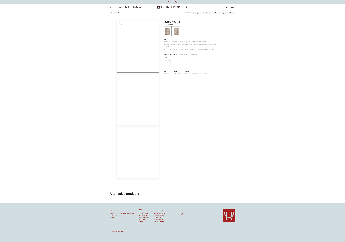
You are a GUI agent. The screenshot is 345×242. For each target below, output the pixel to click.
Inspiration (137, 7)
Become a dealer (144, 217)
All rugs (231, 13)
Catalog (127, 7)
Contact (141, 221)
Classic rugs (113, 215)
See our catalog (172, 2)
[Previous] (127, 99)
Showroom (142, 219)
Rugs (112, 7)
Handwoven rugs (220, 13)
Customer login (143, 213)
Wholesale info (143, 215)
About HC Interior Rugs (128, 213)
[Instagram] (182, 214)
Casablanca (206, 13)
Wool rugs (196, 13)
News (120, 7)
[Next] (148, 99)
